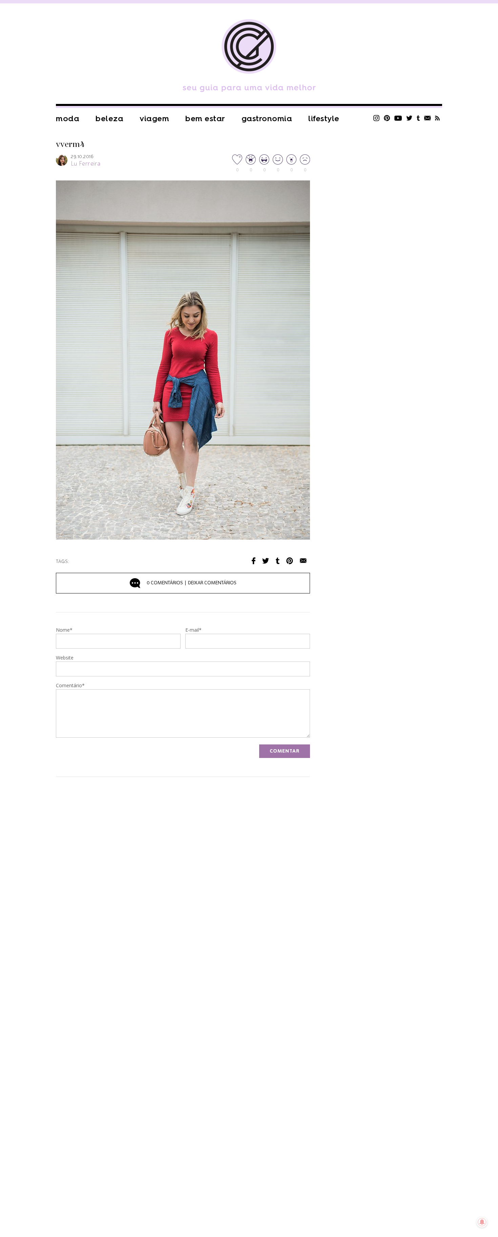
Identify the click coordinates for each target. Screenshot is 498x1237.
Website (65, 658)
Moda (67, 119)
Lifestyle (323, 119)
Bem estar (205, 119)
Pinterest (386, 118)
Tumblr (418, 118)
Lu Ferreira (86, 164)
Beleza (109, 119)
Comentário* (70, 686)
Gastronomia (267, 119)
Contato (427, 118)
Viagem (154, 119)
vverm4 (70, 144)
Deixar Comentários (191, 583)
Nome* (64, 630)
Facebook (253, 560)
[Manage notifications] (482, 1222)
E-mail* (193, 630)
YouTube (398, 118)
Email (303, 560)
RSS (437, 118)
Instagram (376, 118)
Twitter (409, 118)
